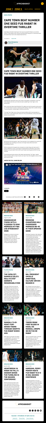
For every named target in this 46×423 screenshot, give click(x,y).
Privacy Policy (22, 418)
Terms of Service (29, 418)
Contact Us (15, 418)
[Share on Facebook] (25, 197)
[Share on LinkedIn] (34, 197)
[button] (42, 3)
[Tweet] (29, 197)
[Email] (38, 197)
